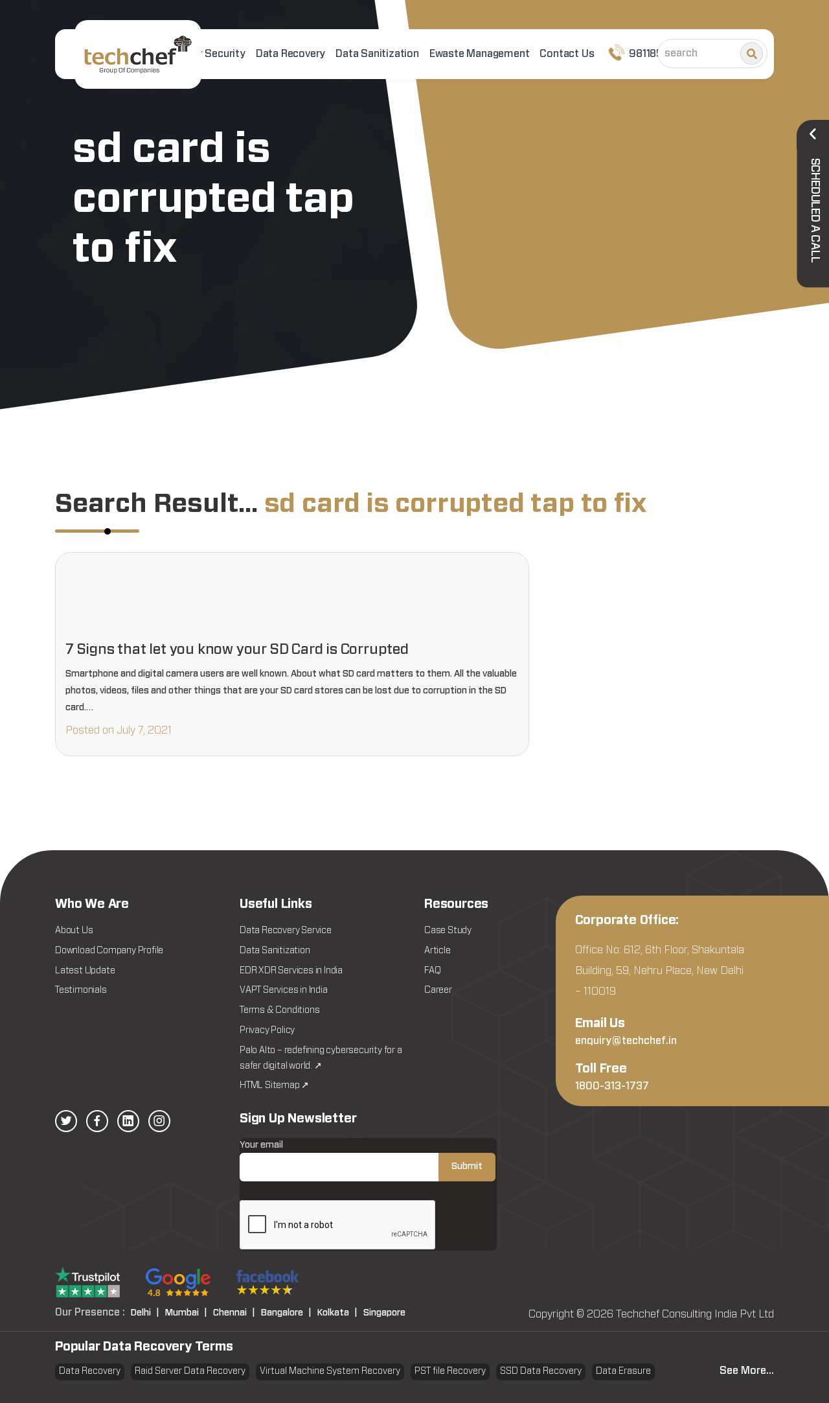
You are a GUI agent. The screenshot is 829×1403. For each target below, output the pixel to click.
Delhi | (145, 1312)
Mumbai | (186, 1312)
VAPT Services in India (284, 990)
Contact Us (566, 54)
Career (438, 990)
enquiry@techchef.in (626, 1041)
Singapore (384, 1312)
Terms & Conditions (279, 1010)
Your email (261, 1145)
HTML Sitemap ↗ (274, 1085)
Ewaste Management (479, 54)
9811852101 (654, 54)
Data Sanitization (377, 54)
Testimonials (81, 990)
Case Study (447, 930)
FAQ (432, 970)
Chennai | (234, 1312)
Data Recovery (290, 54)
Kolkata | (337, 1312)
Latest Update (85, 970)
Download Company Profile (109, 950)
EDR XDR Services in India (291, 970)
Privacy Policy (267, 1030)
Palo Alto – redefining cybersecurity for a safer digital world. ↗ (321, 1058)
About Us (74, 930)
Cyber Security (209, 54)
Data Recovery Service (286, 930)
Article (437, 950)
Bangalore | (286, 1312)
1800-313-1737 (612, 1086)
